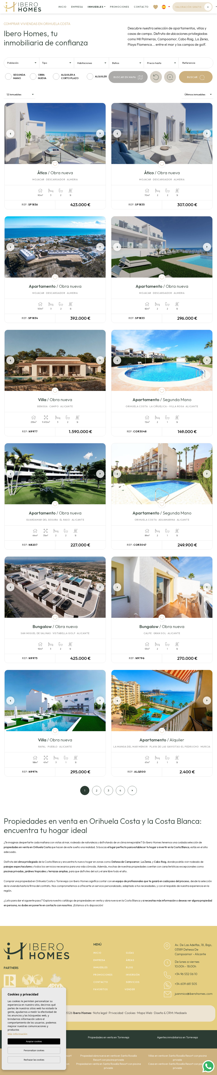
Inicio (62, 6)
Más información (17, 1034)
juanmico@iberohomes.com (193, 994)
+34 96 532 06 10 (186, 974)
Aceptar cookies (34, 1041)
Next (101, 133)
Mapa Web (144, 1013)
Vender (130, 989)
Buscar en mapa (125, 77)
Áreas (130, 960)
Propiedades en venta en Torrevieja (108, 1037)
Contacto (141, 6)
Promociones (119, 6)
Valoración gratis (188, 6)
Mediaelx (180, 1013)
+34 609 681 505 (186, 984)
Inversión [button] (133, 974)
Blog (129, 967)
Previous (9, 133)
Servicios (133, 982)
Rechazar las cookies (34, 1059)
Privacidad (116, 1013)
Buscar (192, 77)
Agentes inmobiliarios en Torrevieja (177, 1037)
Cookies (130, 1013)
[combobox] (22, 62)
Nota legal (100, 1013)
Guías (130, 952)
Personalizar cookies (34, 1050)
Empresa (77, 6)
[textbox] (23, 63)
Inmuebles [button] (95, 6)
